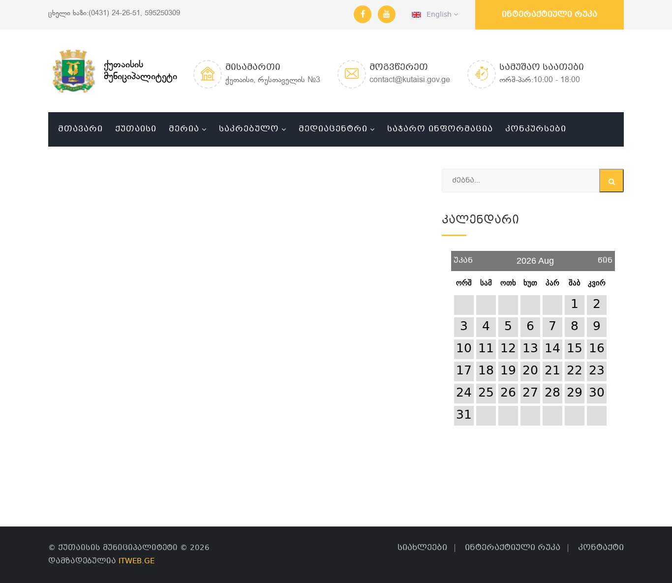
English (437, 15)
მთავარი (80, 129)
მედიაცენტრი (333, 129)
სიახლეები (422, 548)
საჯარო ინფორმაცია (440, 129)
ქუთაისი (135, 129)
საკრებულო (249, 129)
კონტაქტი (601, 548)
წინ (605, 257)
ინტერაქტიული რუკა (549, 14)
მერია (184, 129)
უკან (463, 257)
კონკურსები (535, 129)
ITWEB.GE (136, 561)
